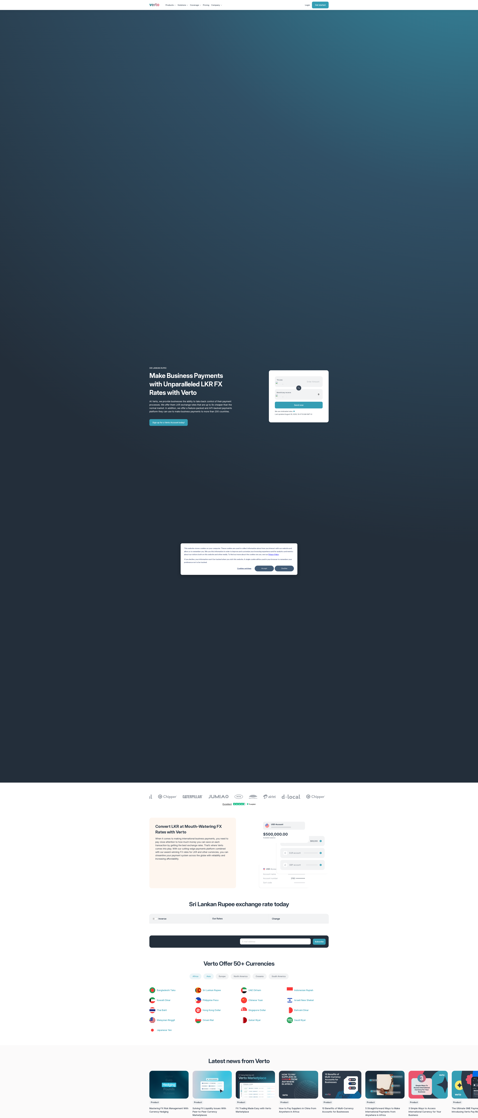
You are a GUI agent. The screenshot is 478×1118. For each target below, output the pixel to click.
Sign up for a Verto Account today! (168, 422)
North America (240, 976)
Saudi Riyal (299, 1020)
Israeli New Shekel (304, 1000)
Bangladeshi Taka (166, 990)
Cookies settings (244, 568)
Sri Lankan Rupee (212, 990)
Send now (298, 405)
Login (307, 5)
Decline (284, 568)
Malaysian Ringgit (166, 1020)
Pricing (206, 5)
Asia (209, 976)
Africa (195, 976)
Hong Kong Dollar (212, 1010)
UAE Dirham (254, 990)
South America (279, 976)
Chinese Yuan (255, 1000)
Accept (264, 568)
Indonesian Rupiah (303, 990)
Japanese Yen (164, 1030)
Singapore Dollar (257, 1010)
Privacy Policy (273, 554)
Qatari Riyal (254, 1020)
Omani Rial (208, 1020)
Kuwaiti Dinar (164, 1000)
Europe (222, 976)
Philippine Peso (211, 1000)
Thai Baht (162, 1010)
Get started (320, 5)
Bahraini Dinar (301, 1010)
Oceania (260, 976)
